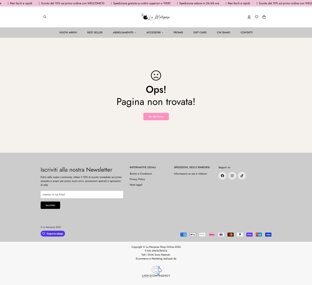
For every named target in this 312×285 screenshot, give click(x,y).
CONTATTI (247, 32)
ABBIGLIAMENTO (123, 32)
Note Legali (136, 185)
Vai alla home (156, 116)
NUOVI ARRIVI (68, 32)
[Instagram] (232, 176)
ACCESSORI (153, 32)
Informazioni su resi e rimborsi (190, 174)
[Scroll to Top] (305, 267)
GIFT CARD (200, 32)
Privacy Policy (137, 179)
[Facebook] (222, 176)
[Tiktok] (242, 176)
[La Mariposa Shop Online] (156, 17)
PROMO (178, 32)
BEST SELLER (95, 32)
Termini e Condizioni (141, 174)
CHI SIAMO (223, 32)
